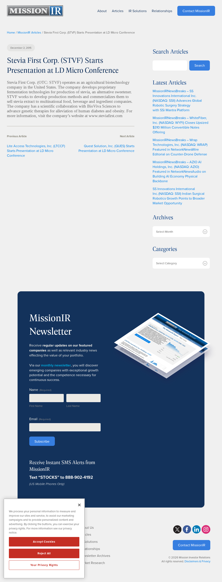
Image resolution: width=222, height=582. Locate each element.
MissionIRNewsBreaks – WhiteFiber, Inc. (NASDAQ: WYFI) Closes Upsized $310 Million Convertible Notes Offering (180, 124)
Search (199, 65)
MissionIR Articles (29, 32)
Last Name (73, 406)
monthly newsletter (56, 365)
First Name (35, 406)
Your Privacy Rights (44, 565)
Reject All (44, 553)
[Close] (79, 505)
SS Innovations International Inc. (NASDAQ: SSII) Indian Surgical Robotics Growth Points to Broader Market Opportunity (179, 195)
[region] (44, 538)
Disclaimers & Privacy (197, 561)
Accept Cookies (44, 542)
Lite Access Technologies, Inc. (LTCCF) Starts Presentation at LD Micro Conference (36, 150)
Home (11, 32)
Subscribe (41, 441)
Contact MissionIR (191, 545)
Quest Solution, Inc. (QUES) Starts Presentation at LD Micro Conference (106, 148)
